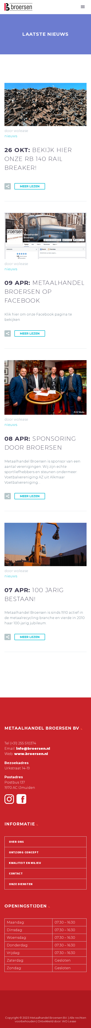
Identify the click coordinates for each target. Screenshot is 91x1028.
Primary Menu (83, 7)
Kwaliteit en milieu (25, 863)
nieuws (10, 136)
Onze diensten (21, 884)
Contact (16, 873)
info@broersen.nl (33, 749)
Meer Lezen (30, 186)
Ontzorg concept (24, 852)
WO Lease (69, 1021)
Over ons (16, 842)
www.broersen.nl (31, 754)
